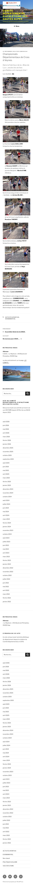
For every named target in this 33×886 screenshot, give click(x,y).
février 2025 (7, 481)
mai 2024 (6, 511)
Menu (17, 26)
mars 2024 (6, 519)
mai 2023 (6, 549)
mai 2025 (6, 470)
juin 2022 (6, 583)
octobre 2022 (7, 575)
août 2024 (6, 500)
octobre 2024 (7, 496)
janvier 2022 (7, 601)
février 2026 (7, 440)
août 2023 (6, 538)
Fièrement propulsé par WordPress (13, 881)
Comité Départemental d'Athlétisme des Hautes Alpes (15, 14)
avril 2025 (6, 474)
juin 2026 (6, 425)
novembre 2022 (8, 571)
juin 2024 (6, 508)
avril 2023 (6, 553)
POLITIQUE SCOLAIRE (10, 862)
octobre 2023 (7, 534)
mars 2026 (6, 436)
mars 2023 (6, 556)
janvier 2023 (7, 564)
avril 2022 (6, 590)
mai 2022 (6, 586)
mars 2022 (6, 594)
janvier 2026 (7, 444)
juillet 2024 (6, 504)
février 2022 (7, 598)
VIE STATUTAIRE (8, 866)
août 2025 (6, 463)
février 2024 (7, 523)
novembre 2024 (8, 493)
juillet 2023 (6, 541)
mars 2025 (6, 478)
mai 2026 (6, 429)
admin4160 (23, 51)
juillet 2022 (6, 579)
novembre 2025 (8, 451)
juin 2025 (6, 466)
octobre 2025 (7, 455)
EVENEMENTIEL (10, 318)
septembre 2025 (8, 459)
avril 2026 (6, 433)
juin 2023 (6, 545)
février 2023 (7, 560)
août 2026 (6, 421)
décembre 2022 (8, 568)
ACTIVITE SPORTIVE (12, 317)
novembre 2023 (8, 530)
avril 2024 (6, 515)
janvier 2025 (7, 485)
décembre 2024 (8, 489)
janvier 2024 (7, 526)
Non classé (6, 858)
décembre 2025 (8, 448)
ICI (13, 74)
